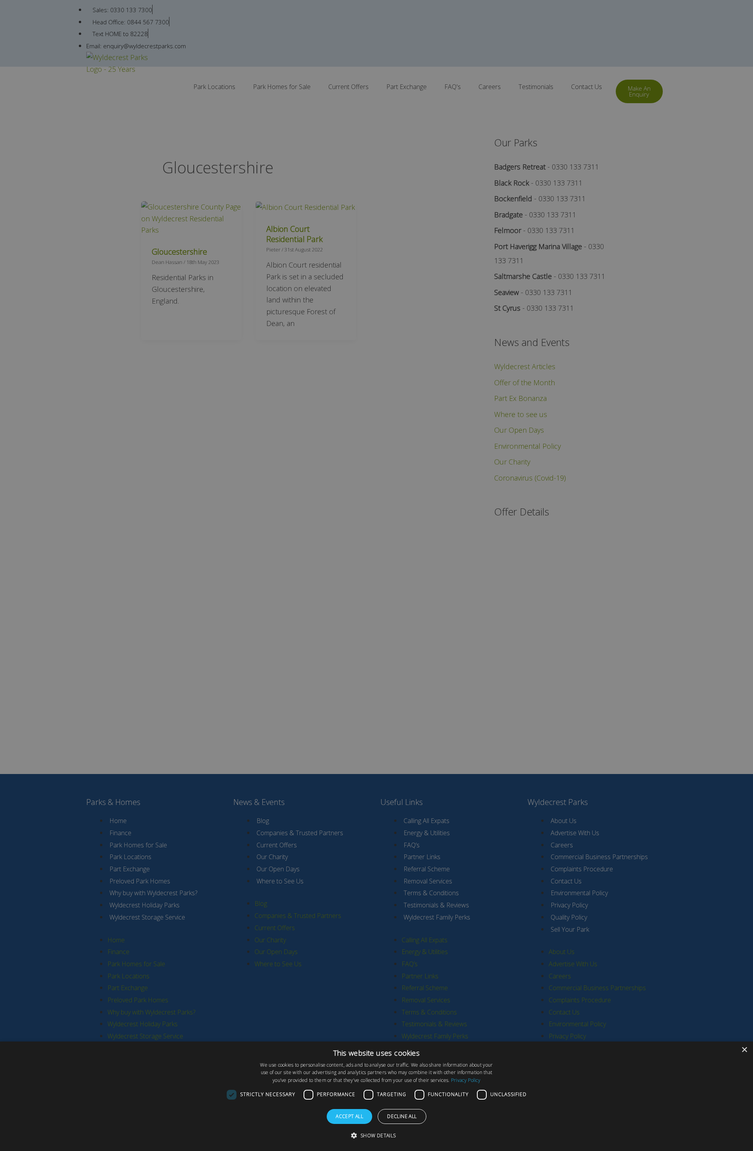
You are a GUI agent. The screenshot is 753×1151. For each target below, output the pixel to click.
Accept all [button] (349, 1116)
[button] (376, 1136)
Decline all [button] (402, 1116)
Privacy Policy (465, 1080)
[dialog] (376, 1096)
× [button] (744, 1050)
